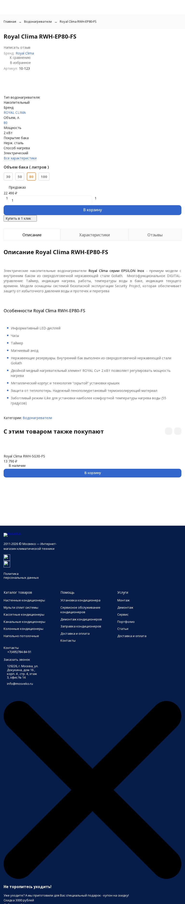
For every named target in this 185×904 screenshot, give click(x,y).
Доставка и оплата (75, 633)
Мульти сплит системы (21, 607)
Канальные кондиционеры (24, 621)
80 (5, 122)
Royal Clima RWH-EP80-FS (78, 21)
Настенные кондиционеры (24, 600)
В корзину (92, 209)
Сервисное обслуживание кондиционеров (80, 609)
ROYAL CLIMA (15, 112)
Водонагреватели (38, 21)
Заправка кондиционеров (80, 626)
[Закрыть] (92, 878)
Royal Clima (25, 53)
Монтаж (123, 600)
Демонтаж (125, 607)
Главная (10, 21)
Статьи (122, 628)
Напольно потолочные (21, 636)
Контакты (68, 640)
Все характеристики (20, 158)
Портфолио (126, 621)
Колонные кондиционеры (23, 628)
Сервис (122, 614)
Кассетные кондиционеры (24, 614)
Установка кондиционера (80, 600)
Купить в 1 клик (18, 218)
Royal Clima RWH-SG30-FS (24, 456)
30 (8, 176)
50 (20, 176)
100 (44, 176)
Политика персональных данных (21, 575)
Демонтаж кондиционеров (81, 619)
